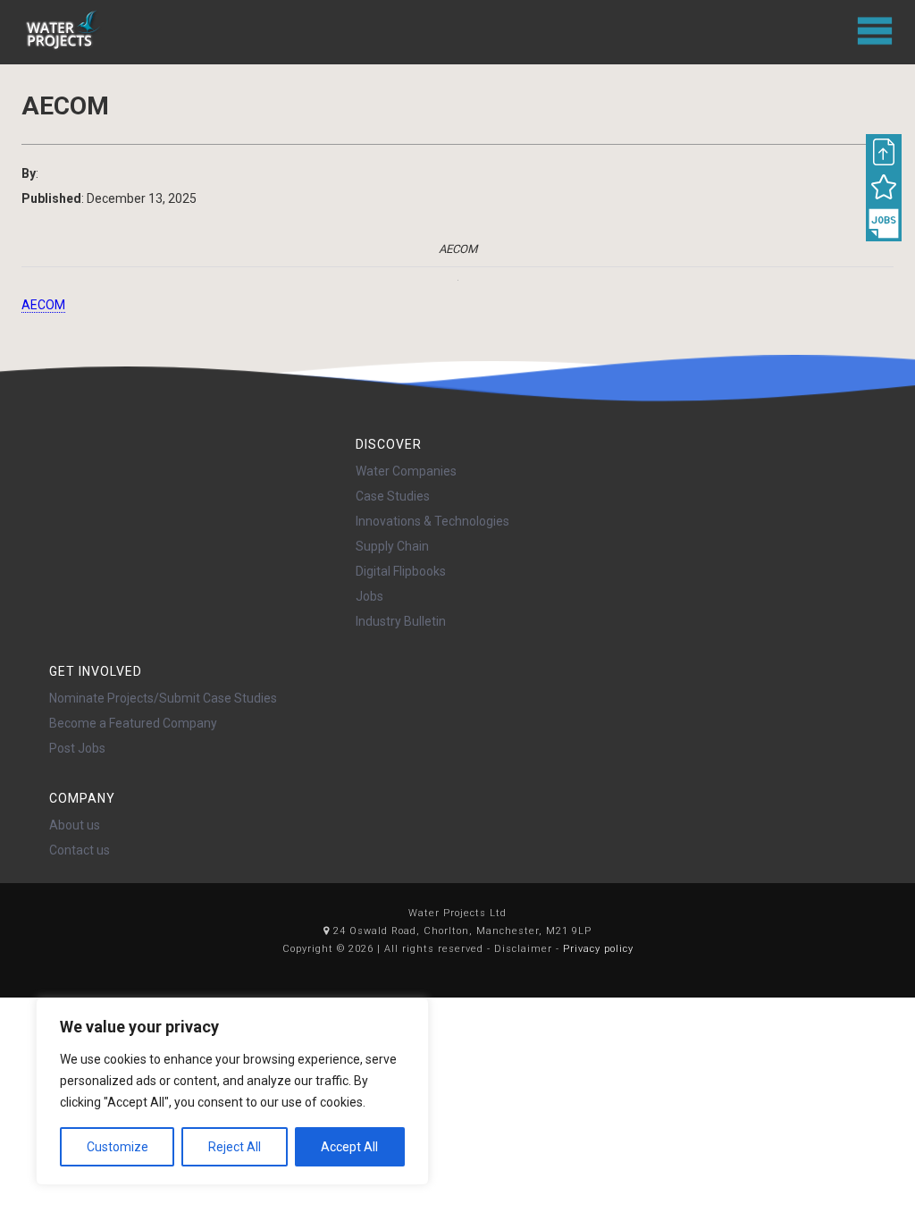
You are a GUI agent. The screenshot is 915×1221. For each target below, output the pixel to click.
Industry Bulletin (401, 621)
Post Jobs (77, 748)
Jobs (369, 596)
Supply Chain (392, 546)
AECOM (43, 305)
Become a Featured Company (133, 723)
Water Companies (406, 471)
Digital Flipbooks (401, 571)
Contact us (79, 850)
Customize (117, 1147)
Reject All (234, 1147)
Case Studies (393, 496)
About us (74, 825)
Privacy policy (598, 949)
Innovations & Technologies (432, 521)
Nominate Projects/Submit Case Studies (163, 698)
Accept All (349, 1147)
